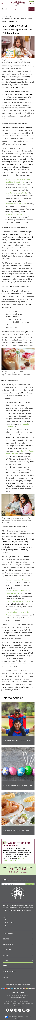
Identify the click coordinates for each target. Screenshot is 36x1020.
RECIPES (6, 977)
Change (31, 9)
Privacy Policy (7, 1003)
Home (4, 16)
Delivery (7, 926)
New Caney (13, 9)
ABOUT (5, 955)
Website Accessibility (27, 1003)
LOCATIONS (7, 949)
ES (33, 3)
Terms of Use (18, 1006)
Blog (9, 16)
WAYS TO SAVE (8, 944)
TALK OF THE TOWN (9, 971)
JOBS (5, 966)
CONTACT (6, 960)
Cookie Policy (16, 1003)
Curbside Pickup (10, 923)
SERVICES (6, 939)
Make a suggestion (13, 859)
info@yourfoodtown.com (18, 997)
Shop (5, 917)
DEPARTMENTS (8, 934)
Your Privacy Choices (15, 1017)
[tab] (18, 917)
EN (30, 3)
